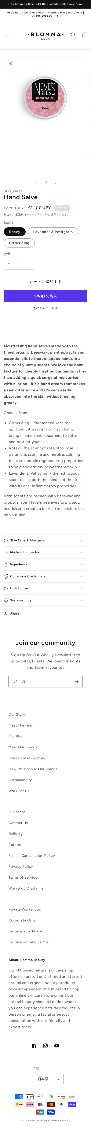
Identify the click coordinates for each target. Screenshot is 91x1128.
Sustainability (20, 780)
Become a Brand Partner (29, 942)
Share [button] (14, 613)
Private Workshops (24, 909)
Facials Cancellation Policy (31, 855)
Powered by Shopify (59, 1120)
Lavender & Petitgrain (53, 232)
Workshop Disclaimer (26, 888)
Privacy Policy (20, 866)
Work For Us (19, 791)
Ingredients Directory (27, 758)
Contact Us (18, 823)
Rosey (14, 232)
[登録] (76, 681)
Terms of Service (22, 877)
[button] (6, 35)
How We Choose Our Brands (32, 769)
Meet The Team (21, 725)
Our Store (16, 812)
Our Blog (16, 736)
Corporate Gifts (22, 920)
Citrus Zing (19, 243)
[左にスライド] (35, 182)
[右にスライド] (55, 182)
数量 (7, 254)
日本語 (43, 1079)
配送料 (19, 214)
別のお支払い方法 (45, 308)
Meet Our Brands (22, 747)
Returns (15, 844)
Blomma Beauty (38, 1120)
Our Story (16, 714)
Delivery (15, 834)
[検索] (73, 35)
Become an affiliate (25, 931)
